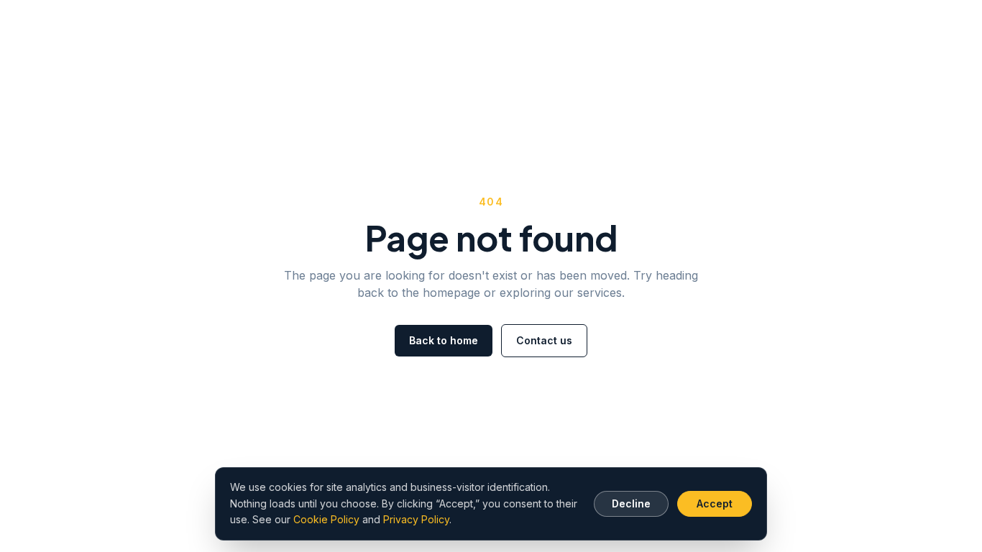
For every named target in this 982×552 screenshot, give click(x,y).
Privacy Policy (416, 519)
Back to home (443, 340)
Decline (631, 503)
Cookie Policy (326, 519)
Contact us (544, 340)
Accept (715, 503)
